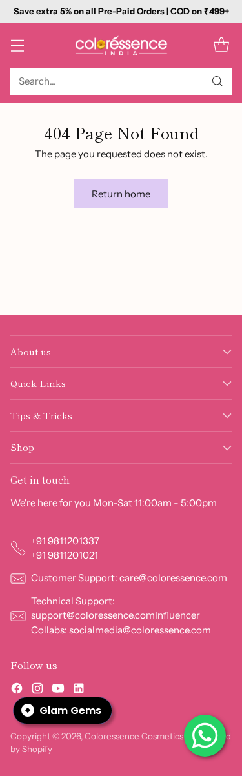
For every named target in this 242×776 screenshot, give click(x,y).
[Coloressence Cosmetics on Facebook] (17, 691)
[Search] (217, 81)
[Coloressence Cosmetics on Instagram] (37, 691)
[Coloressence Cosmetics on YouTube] (58, 691)
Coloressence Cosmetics (134, 736)
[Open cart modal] (221, 45)
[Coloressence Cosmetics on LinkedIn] (78, 691)
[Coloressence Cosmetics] (121, 45)
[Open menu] (17, 45)
